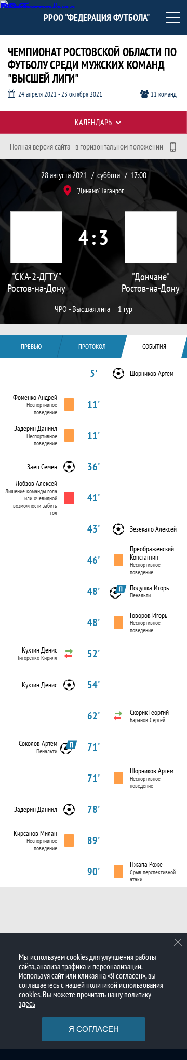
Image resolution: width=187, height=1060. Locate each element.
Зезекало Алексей (153, 529)
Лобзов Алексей (36, 483)
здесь (27, 1003)
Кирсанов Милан (35, 833)
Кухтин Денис (39, 650)
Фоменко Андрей (35, 397)
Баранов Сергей (147, 720)
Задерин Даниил (35, 428)
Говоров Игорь (148, 615)
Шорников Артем (151, 373)
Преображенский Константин (152, 553)
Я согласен (94, 1029)
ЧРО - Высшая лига (82, 309)
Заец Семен (42, 467)
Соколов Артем (38, 743)
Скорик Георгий (149, 712)
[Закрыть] (178, 942)
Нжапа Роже (146, 864)
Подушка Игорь (149, 587)
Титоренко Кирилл (37, 657)
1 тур (125, 309)
